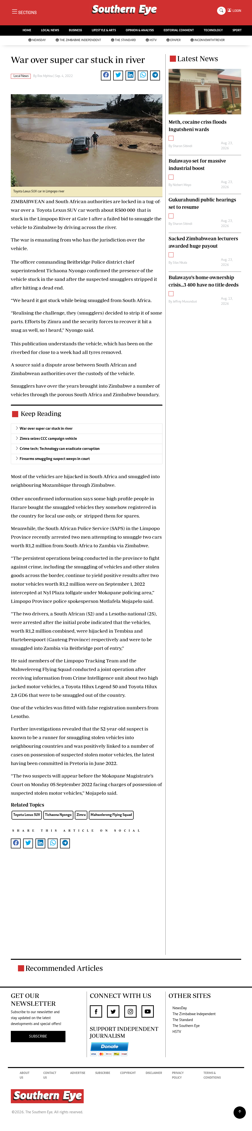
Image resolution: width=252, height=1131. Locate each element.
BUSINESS (75, 30)
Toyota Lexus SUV (26, 815)
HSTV (153, 40)
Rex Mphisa (45, 76)
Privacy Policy (178, 1076)
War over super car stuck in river (46, 429)
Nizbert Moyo (182, 185)
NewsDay (39, 40)
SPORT (237, 30)
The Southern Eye (186, 1026)
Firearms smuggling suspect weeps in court (55, 459)
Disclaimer (154, 1073)
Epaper (175, 40)
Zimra (81, 815)
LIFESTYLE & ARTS (104, 30)
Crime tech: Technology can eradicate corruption (60, 449)
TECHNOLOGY (213, 30)
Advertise (77, 1073)
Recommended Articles (64, 968)
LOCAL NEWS (50, 30)
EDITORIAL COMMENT (179, 30)
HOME (27, 30)
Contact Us (49, 1076)
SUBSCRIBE (38, 1037)
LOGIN (236, 11)
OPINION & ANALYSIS (140, 30)
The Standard (125, 40)
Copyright (128, 1073)
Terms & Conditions (212, 1076)
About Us (25, 1076)
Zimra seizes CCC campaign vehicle (48, 439)
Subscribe (102, 1073)
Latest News (197, 58)
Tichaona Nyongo (58, 815)
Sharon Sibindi (182, 146)
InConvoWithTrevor (209, 40)
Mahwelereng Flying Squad (111, 815)
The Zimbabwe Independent (80, 40)
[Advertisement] (86, 909)
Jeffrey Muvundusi (185, 302)
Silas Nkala (180, 263)
